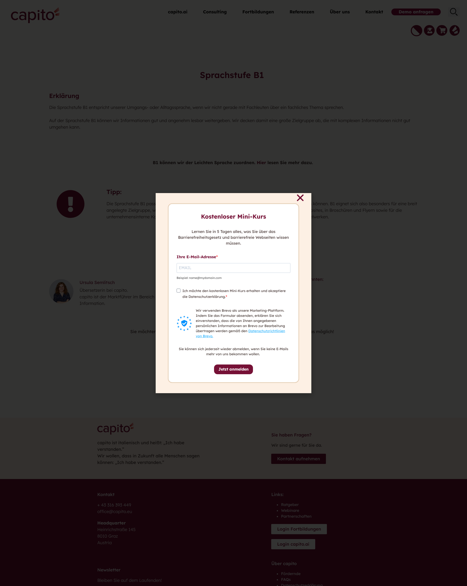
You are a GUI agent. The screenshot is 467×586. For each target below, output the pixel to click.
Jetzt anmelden (233, 369)
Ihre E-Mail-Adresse (196, 256)
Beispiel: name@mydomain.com (199, 278)
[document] (233, 293)
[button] (300, 198)
